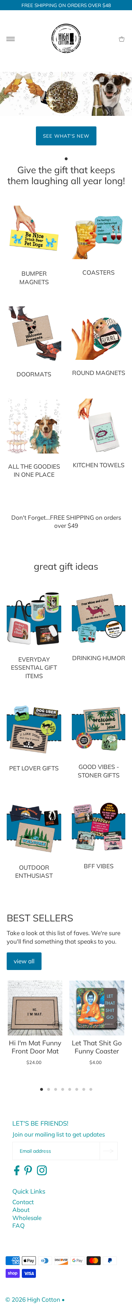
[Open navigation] (10, 38)
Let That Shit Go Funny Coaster (97, 1047)
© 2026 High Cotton (32, 1299)
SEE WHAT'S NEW (66, 136)
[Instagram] (42, 1170)
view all (24, 961)
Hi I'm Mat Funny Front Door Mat (35, 1047)
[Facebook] (16, 1170)
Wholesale (27, 1217)
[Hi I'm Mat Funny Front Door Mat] (35, 1008)
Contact (23, 1202)
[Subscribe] (108, 1151)
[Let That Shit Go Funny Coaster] (96, 1008)
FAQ (18, 1225)
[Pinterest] (28, 1170)
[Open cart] (121, 38)
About (21, 1209)
